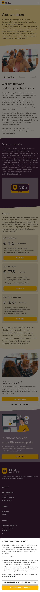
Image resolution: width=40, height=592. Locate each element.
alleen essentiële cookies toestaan (20, 582)
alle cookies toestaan (20, 587)
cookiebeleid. (11, 576)
